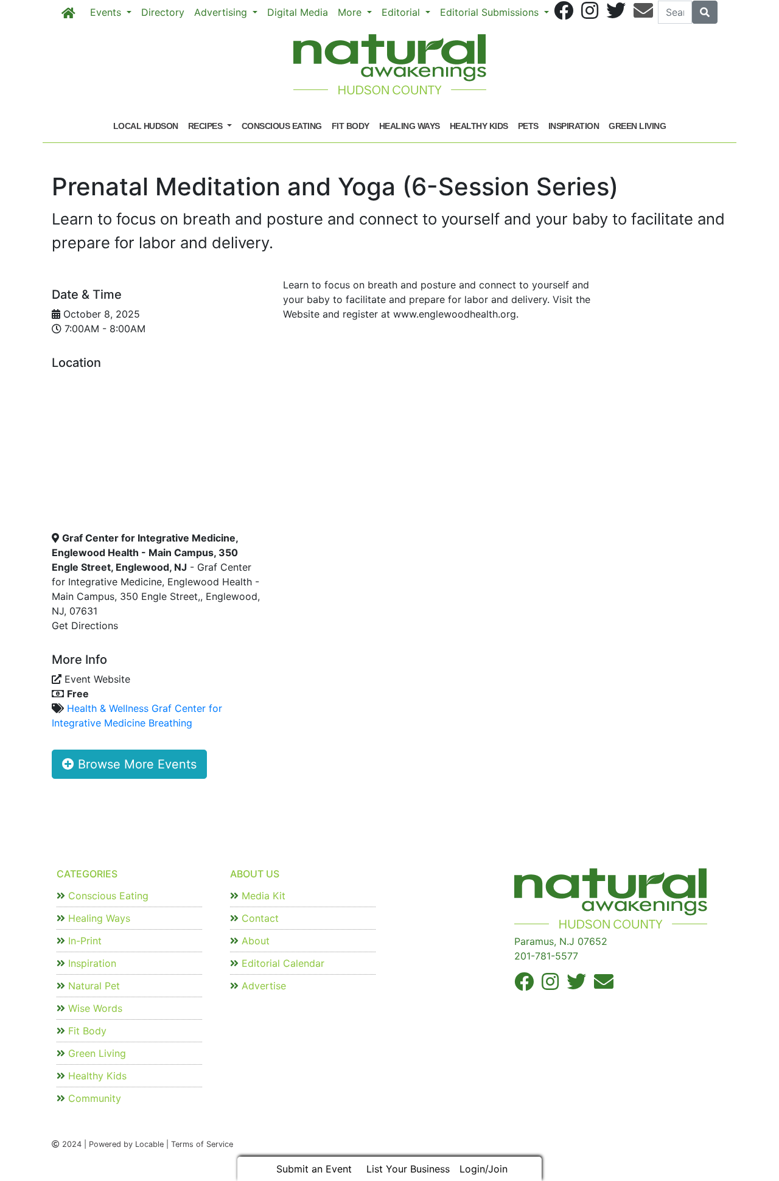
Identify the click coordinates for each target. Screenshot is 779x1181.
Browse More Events (135, 764)
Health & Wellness (107, 708)
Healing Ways (409, 126)
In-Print (83, 941)
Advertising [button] (222, 12)
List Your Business (408, 1169)
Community (93, 1098)
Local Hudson (145, 126)
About (254, 941)
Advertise (262, 986)
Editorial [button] (402, 12)
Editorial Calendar (281, 963)
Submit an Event (314, 1169)
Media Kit (262, 896)
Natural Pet (92, 986)
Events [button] (107, 12)
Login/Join (483, 1169)
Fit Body (350, 126)
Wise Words (93, 1008)
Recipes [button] (206, 126)
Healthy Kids (479, 126)
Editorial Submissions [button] (491, 12)
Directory (162, 12)
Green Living (637, 126)
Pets (528, 126)
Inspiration (573, 126)
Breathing (170, 723)
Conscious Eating (282, 126)
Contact (259, 918)
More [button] (351, 12)
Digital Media (297, 12)
